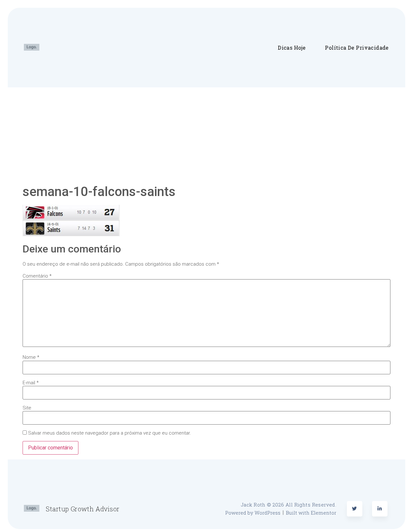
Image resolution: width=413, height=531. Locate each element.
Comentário (37, 276)
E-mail (31, 382)
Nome (31, 357)
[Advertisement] (206, 136)
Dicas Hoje (292, 47)
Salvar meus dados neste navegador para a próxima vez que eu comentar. (109, 433)
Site (27, 408)
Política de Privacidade (356, 47)
